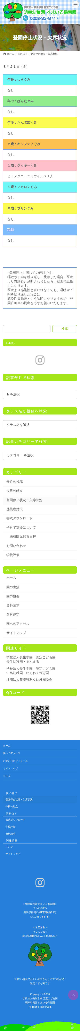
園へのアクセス (17, 623)
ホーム (11, 578)
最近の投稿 (14, 481)
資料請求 (12, 605)
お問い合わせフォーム (15, 760)
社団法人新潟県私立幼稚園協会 (29, 679)
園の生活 (12, 587)
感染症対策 (14, 509)
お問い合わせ (16, 545)
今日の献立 (14, 490)
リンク (6, 776)
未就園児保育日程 (23, 536)
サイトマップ (16, 632)
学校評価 (12, 555)
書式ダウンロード (19, 518)
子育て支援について (21, 527)
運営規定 (12, 614)
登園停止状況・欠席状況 (24, 500)
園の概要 (12, 596)
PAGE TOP (72, 993)
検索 (65, 328)
